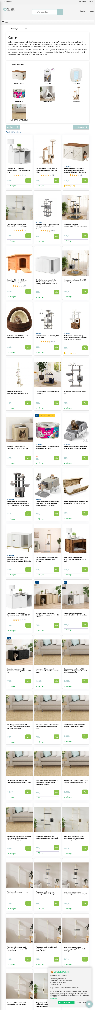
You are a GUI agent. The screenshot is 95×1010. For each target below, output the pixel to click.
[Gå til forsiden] (8, 28)
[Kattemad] (19, 93)
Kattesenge (47, 102)
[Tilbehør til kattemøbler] (19, 111)
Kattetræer (76, 102)
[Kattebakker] (19, 75)
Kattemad (19, 102)
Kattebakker (19, 84)
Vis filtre (10, 127)
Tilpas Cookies (82, 1002)
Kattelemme (76, 84)
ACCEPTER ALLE (66, 1002)
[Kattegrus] (47, 75)
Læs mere (53, 999)
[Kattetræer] (76, 93)
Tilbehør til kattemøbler (19, 120)
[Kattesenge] (47, 93)
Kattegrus (47, 84)
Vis (28, 180)
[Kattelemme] (76, 75)
